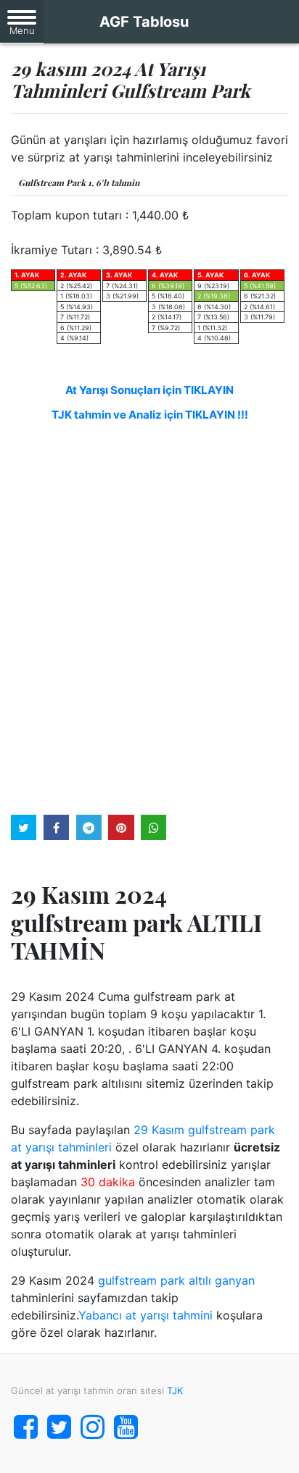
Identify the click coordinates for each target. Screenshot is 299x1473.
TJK (175, 1390)
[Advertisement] (149, 616)
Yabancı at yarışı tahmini (145, 1315)
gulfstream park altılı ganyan (176, 1280)
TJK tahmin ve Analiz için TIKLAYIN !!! (150, 414)
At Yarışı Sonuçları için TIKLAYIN (149, 390)
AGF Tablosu (144, 21)
